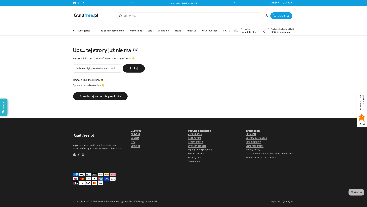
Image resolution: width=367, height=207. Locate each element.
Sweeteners (194, 161)
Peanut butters (196, 153)
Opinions (135, 145)
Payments (251, 133)
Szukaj (133, 68)
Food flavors (194, 137)
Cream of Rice (195, 141)
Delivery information (256, 137)
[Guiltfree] (86, 16)
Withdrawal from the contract (261, 157)
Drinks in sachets (197, 145)
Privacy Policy (253, 149)
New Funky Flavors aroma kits (183, 3)
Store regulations (254, 145)
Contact (135, 137)
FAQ (133, 141)
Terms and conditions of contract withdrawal (269, 153)
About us (135, 133)
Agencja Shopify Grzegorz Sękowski (138, 201)
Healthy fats (194, 157)
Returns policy (253, 141)
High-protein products (200, 149)
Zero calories (195, 133)
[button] (281, 15)
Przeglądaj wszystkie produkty (100, 96)
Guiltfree (97, 201)
